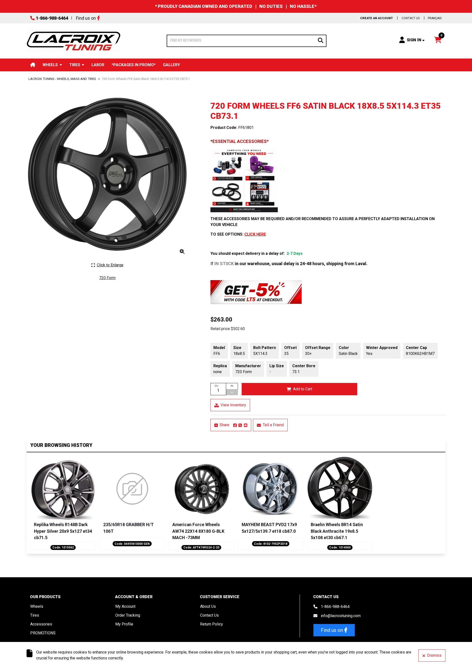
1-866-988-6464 (52, 18)
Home (33, 65)
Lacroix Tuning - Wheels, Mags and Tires (62, 79)
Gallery (171, 64)
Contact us (411, 18)
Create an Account (376, 18)
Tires (74, 64)
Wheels (50, 64)
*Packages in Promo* (134, 64)
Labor (97, 64)
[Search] (320, 40)
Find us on (86, 18)
